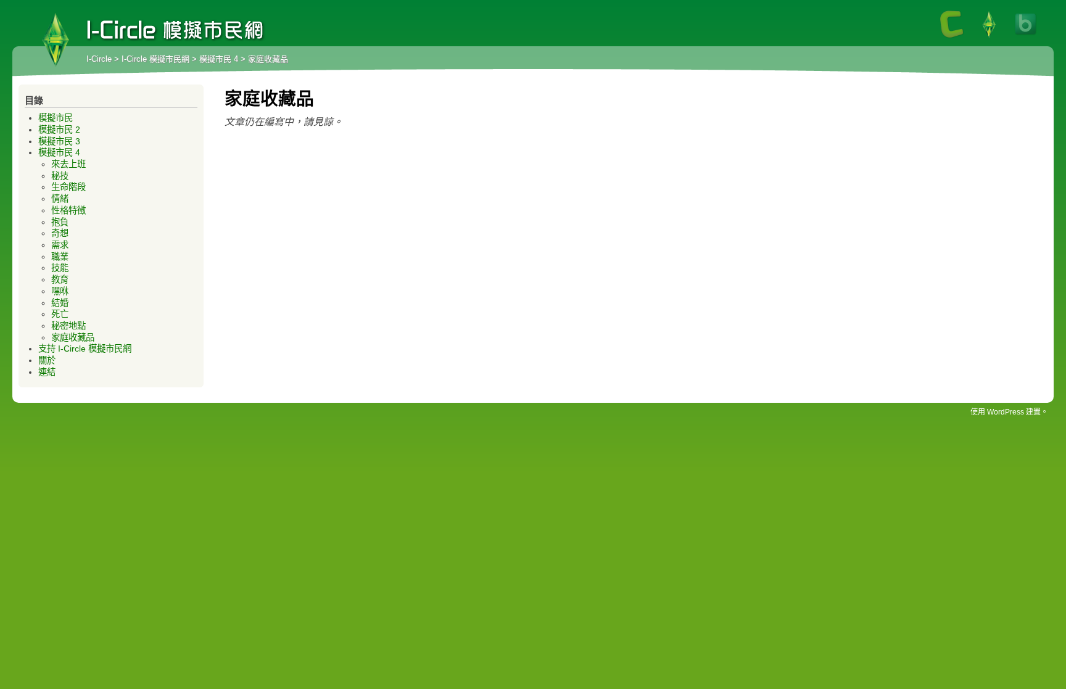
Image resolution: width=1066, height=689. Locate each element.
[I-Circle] (951, 37)
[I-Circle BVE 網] (1025, 37)
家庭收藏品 (72, 337)
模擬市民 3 (59, 141)
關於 (47, 360)
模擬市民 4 (218, 59)
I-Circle (99, 59)
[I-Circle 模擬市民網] (988, 37)
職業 (59, 257)
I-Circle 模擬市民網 (55, 40)
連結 (47, 372)
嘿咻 (59, 291)
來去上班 (68, 164)
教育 (59, 279)
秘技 (59, 176)
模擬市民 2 (59, 129)
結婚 (59, 303)
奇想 (59, 233)
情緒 (59, 199)
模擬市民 (55, 118)
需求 (59, 245)
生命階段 (68, 187)
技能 (59, 268)
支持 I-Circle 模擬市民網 (84, 348)
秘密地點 (68, 326)
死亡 (59, 314)
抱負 (59, 222)
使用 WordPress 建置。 (1009, 412)
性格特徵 (68, 210)
